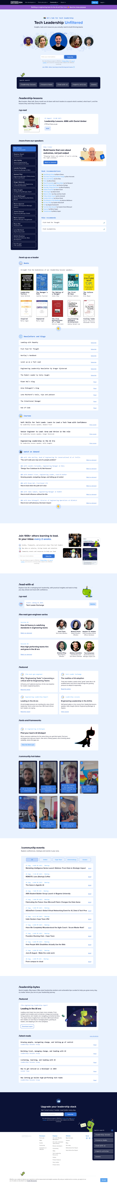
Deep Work (60, 183)
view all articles (94, 1036)
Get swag (68, 1145)
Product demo (56, 1165)
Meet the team (69, 1138)
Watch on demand (50, 162)
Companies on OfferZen (42, 1148)
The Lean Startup (49, 179)
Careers (68, 1140)
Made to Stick (48, 194)
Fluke (45, 181)
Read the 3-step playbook (78, 7)
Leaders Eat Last (48, 198)
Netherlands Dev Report (72, 1148)
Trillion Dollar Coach (49, 196)
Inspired (46, 209)
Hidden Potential (48, 190)
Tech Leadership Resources (57, 1154)
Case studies (56, 1162)
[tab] (24, 149)
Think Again (47, 192)
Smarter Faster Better (50, 185)
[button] (30, 2)
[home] (16, 2)
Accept (104, 1180)
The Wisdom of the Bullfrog (52, 200)
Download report (27, 1026)
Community (42, 1145)
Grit (45, 205)
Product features (57, 1160)
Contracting (55, 1148)
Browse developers (57, 1146)
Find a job (41, 1138)
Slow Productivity (49, 183)
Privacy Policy (65, 61)
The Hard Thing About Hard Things (54, 177)
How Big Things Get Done (51, 187)
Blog (67, 1143)
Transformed (47, 211)
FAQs (40, 1140)
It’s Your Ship (47, 203)
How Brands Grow (49, 174)
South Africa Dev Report (72, 1150)
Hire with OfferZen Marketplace (57, 1138)
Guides (41, 1143)
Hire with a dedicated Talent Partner (58, 1142)
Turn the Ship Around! (50, 207)
